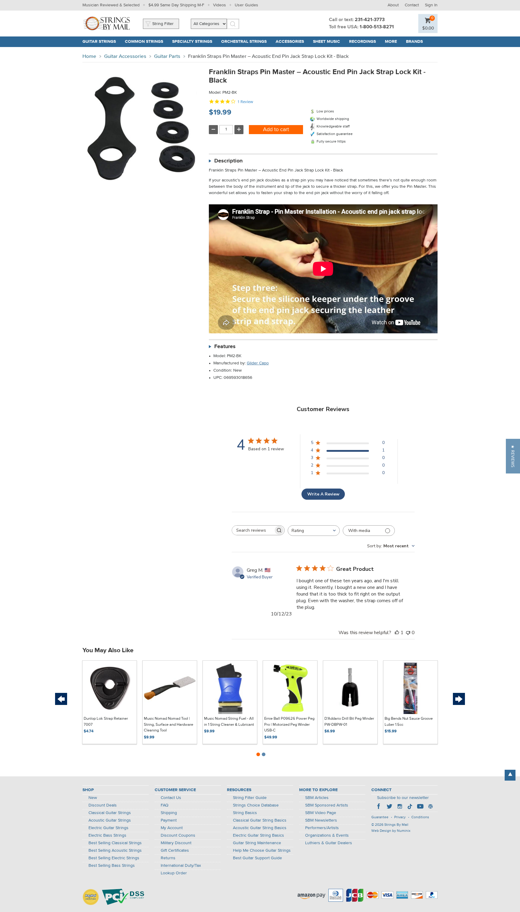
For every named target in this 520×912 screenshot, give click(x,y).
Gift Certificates (175, 850)
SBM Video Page (320, 813)
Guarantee (379, 817)
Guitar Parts (167, 56)
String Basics (245, 813)
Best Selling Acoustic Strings (115, 850)
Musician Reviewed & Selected (111, 5)
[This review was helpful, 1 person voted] (397, 632)
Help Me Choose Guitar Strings (262, 850)
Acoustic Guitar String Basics (259, 828)
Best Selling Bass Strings (111, 865)
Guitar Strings (99, 41)
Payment (169, 820)
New (92, 798)
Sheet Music (326, 41)
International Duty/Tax (181, 865)
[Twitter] (389, 807)
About (393, 5)
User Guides (246, 5)
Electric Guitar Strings (108, 828)
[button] (513, 456)
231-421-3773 (370, 19)
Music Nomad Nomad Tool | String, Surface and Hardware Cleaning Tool (168, 724)
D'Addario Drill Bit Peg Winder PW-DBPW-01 (349, 722)
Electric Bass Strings (107, 835)
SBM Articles (317, 798)
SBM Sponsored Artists (326, 805)
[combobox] (314, 530)
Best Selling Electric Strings (113, 858)
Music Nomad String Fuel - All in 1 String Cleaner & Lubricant (229, 722)
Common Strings (144, 41)
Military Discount (176, 843)
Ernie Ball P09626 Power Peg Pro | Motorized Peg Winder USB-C (289, 724)
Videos (219, 5)
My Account (172, 828)
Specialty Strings (192, 41)
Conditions (420, 817)
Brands (414, 41)
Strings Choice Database (256, 805)
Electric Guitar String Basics (258, 835)
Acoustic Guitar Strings (109, 820)
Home (89, 56)
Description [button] (228, 161)
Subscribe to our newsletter (403, 798)
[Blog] (430, 807)
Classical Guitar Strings (109, 813)
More (391, 41)
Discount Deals (102, 805)
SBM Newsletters (321, 820)
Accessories (290, 41)
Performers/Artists (322, 828)
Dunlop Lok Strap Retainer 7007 (106, 722)
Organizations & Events (327, 835)
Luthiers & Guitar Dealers (328, 843)
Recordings (362, 41)
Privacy (400, 817)
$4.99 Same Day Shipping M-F (176, 5)
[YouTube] (420, 807)
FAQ (165, 805)
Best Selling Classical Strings (115, 843)
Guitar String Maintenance (257, 843)
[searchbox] (253, 530)
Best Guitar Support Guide (257, 858)
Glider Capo (258, 363)
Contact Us (171, 798)
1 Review (245, 101)
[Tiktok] (409, 807)
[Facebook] (379, 807)
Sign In (431, 5)
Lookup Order (174, 873)
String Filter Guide (250, 798)
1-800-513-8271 (377, 27)
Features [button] (225, 346)
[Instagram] (399, 807)
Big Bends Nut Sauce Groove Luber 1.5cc (409, 722)
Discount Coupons (178, 835)
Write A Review (323, 494)
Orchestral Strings (244, 41)
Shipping (169, 813)
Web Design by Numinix (390, 831)
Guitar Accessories (125, 56)
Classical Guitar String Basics (259, 820)
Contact (412, 5)
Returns (168, 858)
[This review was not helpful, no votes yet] (408, 632)
